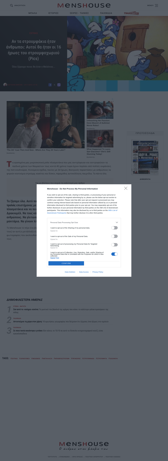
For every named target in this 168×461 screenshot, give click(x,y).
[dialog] (84, 230)
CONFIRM (66, 263)
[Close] (126, 189)
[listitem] (84, 222)
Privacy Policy (97, 272)
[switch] (114, 227)
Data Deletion (70, 272)
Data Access (84, 272)
